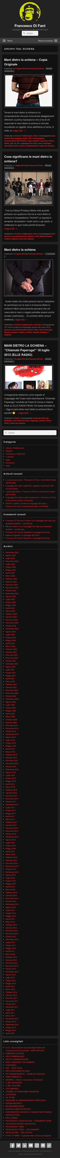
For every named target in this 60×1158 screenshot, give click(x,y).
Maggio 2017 (11, 813)
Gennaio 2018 (11, 792)
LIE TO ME (10, 1097)
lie (15, 143)
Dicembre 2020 (12, 690)
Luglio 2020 (10, 704)
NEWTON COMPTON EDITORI (18, 1109)
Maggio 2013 (11, 948)
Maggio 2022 (11, 640)
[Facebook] (12, 1145)
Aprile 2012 (10, 986)
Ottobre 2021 (11, 660)
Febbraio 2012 (11, 992)
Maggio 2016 (11, 848)
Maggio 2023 (11, 605)
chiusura (30, 236)
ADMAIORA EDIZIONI (15, 1053)
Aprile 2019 (10, 748)
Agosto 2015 (11, 875)
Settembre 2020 (12, 699)
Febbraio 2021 (11, 684)
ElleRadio (8, 420)
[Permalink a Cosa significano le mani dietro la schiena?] (28, 206)
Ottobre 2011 (11, 1004)
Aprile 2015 (10, 886)
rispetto (22, 332)
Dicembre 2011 (12, 998)
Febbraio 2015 (11, 892)
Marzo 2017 (10, 819)
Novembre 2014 (12, 898)
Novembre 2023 (12, 587)
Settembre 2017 (12, 804)
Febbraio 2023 (11, 614)
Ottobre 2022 (11, 625)
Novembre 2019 (12, 728)
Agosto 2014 (11, 907)
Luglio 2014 (10, 910)
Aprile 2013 (10, 951)
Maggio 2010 (11, 1030)
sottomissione (31, 146)
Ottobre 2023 (11, 590)
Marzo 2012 (10, 989)
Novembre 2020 (12, 693)
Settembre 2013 (12, 939)
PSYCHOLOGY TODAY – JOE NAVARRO (22, 1129)
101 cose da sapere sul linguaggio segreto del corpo (24, 327)
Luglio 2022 (10, 634)
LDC (11, 143)
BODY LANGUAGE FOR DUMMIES (20, 1062)
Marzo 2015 (10, 889)
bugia (25, 138)
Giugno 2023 (11, 602)
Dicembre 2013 (12, 930)
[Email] (43, 1145)
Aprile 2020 (10, 713)
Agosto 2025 (11, 555)
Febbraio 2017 (11, 822)
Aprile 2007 (10, 1033)
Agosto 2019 (11, 737)
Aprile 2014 (10, 919)
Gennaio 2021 (11, 687)
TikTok (49, 1145)
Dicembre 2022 (12, 619)
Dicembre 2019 (12, 725)
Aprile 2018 (10, 784)
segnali (14, 239)
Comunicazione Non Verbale (15, 140)
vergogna (43, 332)
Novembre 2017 (12, 798)
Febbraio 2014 (11, 924)
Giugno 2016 (11, 845)
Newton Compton (11, 332)
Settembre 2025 (12, 552)
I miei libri (37, 324)
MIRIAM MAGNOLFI (14, 1103)
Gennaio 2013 (11, 960)
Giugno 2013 (11, 945)
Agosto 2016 (11, 839)
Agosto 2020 (11, 702)
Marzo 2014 (10, 921)
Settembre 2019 (12, 734)
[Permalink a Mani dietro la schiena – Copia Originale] (28, 108)
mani (40, 143)
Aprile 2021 (10, 678)
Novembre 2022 (12, 622)
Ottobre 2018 (11, 766)
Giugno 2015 (11, 880)
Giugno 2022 (11, 637)
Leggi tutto (19, 130)
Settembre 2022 (12, 628)
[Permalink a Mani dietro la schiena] (28, 297)
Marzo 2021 (10, 681)
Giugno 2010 (11, 1027)
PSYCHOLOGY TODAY (15, 1126)
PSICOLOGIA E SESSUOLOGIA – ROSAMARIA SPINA (28, 1120)
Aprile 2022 (10, 643)
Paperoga (34, 420)
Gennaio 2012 (11, 995)
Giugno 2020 (11, 707)
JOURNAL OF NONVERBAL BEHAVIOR (22, 1091)
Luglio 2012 (10, 977)
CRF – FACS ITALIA (14, 1068)
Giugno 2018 (11, 778)
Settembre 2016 (12, 836)
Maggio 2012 (11, 983)
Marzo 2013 (10, 954)
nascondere (9, 146)
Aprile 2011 (10, 1012)
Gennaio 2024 (11, 581)
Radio (17, 418)
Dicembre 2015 (12, 863)
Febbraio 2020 (11, 719)
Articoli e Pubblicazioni (24, 135)
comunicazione (38, 138)
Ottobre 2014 (11, 901)
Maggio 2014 (11, 916)
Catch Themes (37, 1154)
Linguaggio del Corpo (29, 143)
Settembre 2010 (12, 1024)
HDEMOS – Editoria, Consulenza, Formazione (24, 1079)
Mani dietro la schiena (20, 249)
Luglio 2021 (10, 669)
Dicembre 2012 (12, 963)
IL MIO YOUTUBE (13, 1085)
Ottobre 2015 (11, 869)
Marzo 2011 (10, 1015)
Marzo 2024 (10, 575)
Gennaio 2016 (11, 860)
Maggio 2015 (11, 883)
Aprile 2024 (10, 572)
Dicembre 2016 (12, 828)
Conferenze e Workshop (15, 453)
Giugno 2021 (11, 672)
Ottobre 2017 (11, 801)
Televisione (10, 462)
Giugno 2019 (11, 743)
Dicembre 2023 (12, 584)
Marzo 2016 (10, 854)
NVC (16, 146)
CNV (30, 138)
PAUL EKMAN (11, 1118)
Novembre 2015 (12, 866)
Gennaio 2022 (11, 652)
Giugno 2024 (11, 567)
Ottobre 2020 (11, 696)
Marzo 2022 (10, 646)
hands (6, 143)
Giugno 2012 (11, 980)
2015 (53, 233)
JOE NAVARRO (12, 1088)
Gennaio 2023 (11, 616)
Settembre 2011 (12, 1007)
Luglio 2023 (10, 599)
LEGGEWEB (11, 1094)
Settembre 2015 (12, 872)
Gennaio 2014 (11, 927)
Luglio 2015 (10, 878)
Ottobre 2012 (11, 968)
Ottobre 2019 (11, 731)
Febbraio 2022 (11, 649)
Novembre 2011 (12, 1001)
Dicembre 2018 (12, 760)
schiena (22, 146)
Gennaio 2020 (11, 722)
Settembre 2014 (12, 904)
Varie (35, 135)
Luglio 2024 (10, 564)
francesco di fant (47, 140)
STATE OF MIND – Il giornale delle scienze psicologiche (28, 1135)
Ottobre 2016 (11, 834)
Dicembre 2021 (12, 655)
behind (6, 138)
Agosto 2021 (11, 666)
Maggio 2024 (11, 570)
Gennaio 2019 (11, 757)
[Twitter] (18, 1145)
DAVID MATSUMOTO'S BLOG (18, 1071)
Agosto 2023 (11, 596)
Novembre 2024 (12, 561)
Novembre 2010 (12, 1018)
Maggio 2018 (11, 781)
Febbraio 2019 (11, 754)
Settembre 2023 (12, 593)
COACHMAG (11, 1065)
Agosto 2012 (11, 974)
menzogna (47, 143)
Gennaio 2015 (11, 895)
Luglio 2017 (10, 807)
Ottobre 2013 (11, 936)
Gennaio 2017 (11, 825)
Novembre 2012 (12, 965)
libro (36, 329)
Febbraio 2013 (11, 957)
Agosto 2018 (11, 772)
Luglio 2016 (10, 842)
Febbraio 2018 (11, 790)
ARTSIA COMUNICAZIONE (17, 1059)
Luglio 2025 (10, 558)
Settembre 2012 (12, 971)
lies (18, 143)
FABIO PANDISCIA (13, 1076)
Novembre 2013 (12, 933)
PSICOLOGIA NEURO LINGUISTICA (21, 1123)
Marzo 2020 (10, 716)
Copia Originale (33, 140)
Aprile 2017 (10, 816)
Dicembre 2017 (12, 795)
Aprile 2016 (10, 851)
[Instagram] (36, 1145)
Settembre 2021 (12, 663)
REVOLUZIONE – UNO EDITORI (19, 1132)
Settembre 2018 (12, 769)
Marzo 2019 (10, 751)
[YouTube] (30, 1145)
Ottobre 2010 (11, 1021)
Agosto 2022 (11, 631)
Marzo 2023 (10, 611)
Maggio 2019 (11, 746)
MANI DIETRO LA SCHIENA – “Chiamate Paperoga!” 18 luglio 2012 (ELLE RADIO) (27, 350)
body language (16, 138)
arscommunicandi (19, 236)
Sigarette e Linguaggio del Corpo (37, 532)
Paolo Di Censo (23, 420)
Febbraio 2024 (11, 578)
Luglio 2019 (10, 740)
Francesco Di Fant (30, 25)
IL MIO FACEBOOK (14, 1082)
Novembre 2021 (12, 658)
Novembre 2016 (12, 831)
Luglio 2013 (10, 942)
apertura (7, 236)
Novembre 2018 (12, 763)
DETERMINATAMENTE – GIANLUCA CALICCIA (25, 1074)
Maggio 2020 (11, 710)
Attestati (9, 451)
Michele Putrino (46, 236)
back (53, 135)
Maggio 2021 (11, 675)
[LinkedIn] (24, 1145)
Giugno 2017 (11, 810)
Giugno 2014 (11, 913)
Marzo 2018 (10, 787)
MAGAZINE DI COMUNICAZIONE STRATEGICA (26, 1100)
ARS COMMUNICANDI (15, 1056)
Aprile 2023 (10, 608)
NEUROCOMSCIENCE (15, 1106)
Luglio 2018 (10, 775)
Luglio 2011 (10, 1009)
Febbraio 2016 (11, 857)
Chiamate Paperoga (41, 418)
